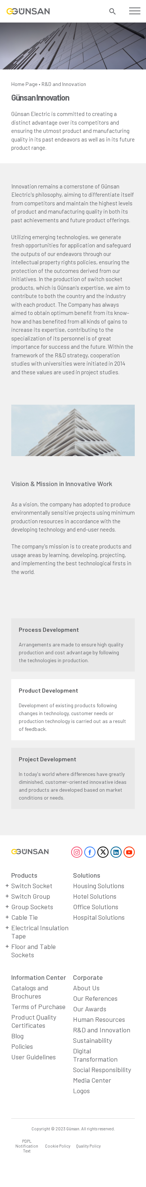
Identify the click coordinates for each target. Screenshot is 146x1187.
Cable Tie (24, 917)
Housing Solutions (98, 885)
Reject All (73, 1170)
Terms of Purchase (38, 1006)
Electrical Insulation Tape (40, 931)
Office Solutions (95, 906)
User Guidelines (33, 1057)
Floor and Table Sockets (33, 950)
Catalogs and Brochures (29, 992)
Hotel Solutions (94, 896)
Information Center (38, 977)
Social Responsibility (102, 1069)
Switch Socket (31, 885)
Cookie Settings (37, 1170)
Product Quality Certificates (33, 1021)
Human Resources (99, 1019)
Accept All (108, 1170)
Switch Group (30, 896)
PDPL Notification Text (26, 1146)
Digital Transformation (95, 1055)
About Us (86, 988)
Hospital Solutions (99, 917)
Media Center (92, 1080)
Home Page (24, 84)
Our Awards (89, 1009)
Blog (17, 1036)
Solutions (86, 875)
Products (24, 875)
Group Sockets (32, 906)
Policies (22, 1046)
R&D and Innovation (64, 84)
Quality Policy (88, 1145)
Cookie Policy (57, 1145)
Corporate (88, 977)
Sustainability (92, 1040)
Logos (81, 1090)
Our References (95, 998)
